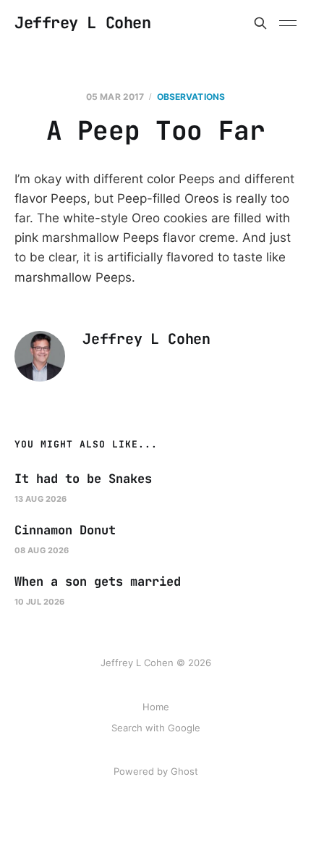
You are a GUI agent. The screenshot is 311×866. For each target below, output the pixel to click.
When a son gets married (97, 581)
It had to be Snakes (83, 479)
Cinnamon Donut (65, 530)
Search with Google (155, 727)
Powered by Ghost (156, 771)
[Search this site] (260, 23)
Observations (191, 96)
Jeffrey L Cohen (82, 23)
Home (155, 706)
